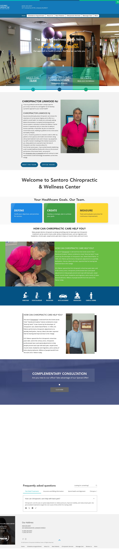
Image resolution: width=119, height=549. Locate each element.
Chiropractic (65, 252)
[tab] (32, 491)
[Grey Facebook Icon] (23, 539)
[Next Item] (116, 51)
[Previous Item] (3, 51)
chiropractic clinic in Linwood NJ (34, 153)
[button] (59, 15)
